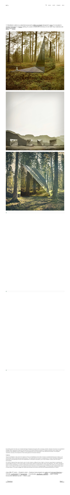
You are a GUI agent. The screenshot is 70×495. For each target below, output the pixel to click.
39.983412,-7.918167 (42, 474)
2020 (51, 25)
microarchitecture (56, 472)
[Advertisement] (35, 15)
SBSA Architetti (37, 25)
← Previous (9, 481)
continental (14, 474)
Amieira (8, 27)
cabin (46, 472)
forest (20, 27)
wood (13, 28)
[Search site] (46, 5)
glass (7, 28)
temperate (24, 474)
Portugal (13, 27)
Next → (62, 481)
